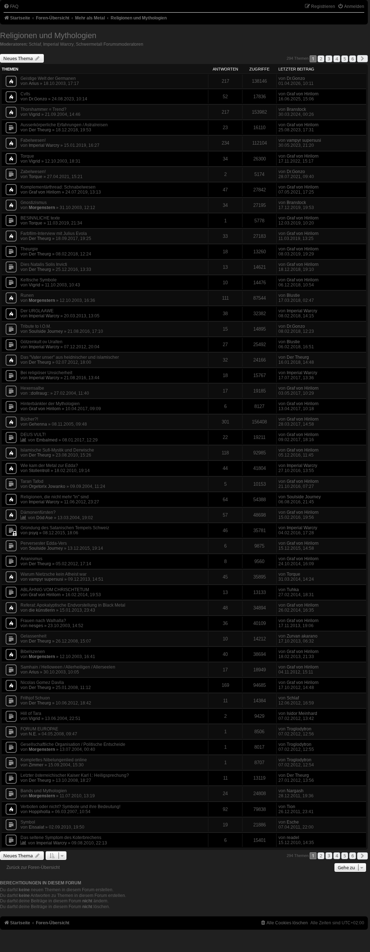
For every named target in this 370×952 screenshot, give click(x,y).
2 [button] (321, 58)
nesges (36, 625)
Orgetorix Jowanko (47, 486)
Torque (35, 176)
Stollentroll (39, 470)
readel (293, 837)
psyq (33, 532)
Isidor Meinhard (302, 713)
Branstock (296, 109)
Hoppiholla (39, 811)
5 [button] (344, 58)
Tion (291, 806)
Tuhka (293, 589)
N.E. (33, 733)
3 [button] (329, 58)
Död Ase (44, 517)
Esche (293, 822)
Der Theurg (40, 129)
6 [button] (352, 58)
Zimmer (36, 764)
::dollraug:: (39, 393)
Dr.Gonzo (296, 78)
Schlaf (35, 44)
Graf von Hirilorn (303, 93)
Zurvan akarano (302, 636)
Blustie (293, 295)
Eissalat (36, 827)
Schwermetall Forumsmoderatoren (109, 44)
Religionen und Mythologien (48, 35)
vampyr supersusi (304, 140)
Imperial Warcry (58, 44)
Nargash (295, 790)
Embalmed (46, 440)
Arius (34, 83)
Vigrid (34, 114)
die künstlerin (42, 610)
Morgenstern (42, 207)
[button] (362, 58)
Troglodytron (299, 728)
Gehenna (38, 424)
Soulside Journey (46, 331)
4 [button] (337, 58)
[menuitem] (11, 7)
